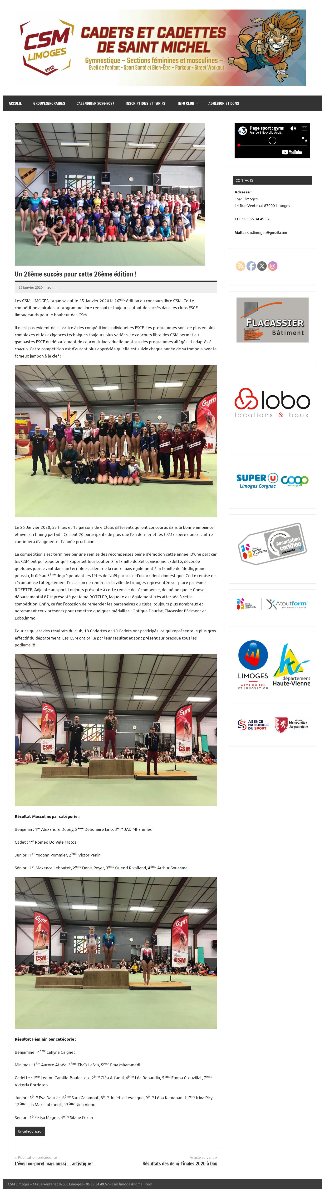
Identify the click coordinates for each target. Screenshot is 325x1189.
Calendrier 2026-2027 (95, 103)
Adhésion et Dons (223, 103)
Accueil (15, 103)
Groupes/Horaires (49, 103)
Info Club (186, 103)
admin (52, 287)
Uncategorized (30, 1131)
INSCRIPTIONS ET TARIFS (146, 103)
